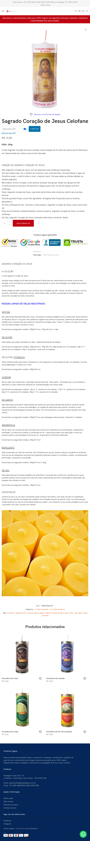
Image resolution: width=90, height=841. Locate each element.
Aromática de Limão (10, 731)
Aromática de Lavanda (55, 678)
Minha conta (8, 798)
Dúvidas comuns (10, 808)
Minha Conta (45, 5)
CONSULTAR (34, 129)
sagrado (42, 613)
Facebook (7, 820)
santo (66, 613)
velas (71, 613)
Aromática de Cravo (10, 678)
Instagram (7, 824)
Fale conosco (8, 801)
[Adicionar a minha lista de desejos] (38, 223)
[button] (83, 834)
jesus (36, 613)
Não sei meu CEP (8, 133)
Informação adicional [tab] (51, 255)
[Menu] (3, 11)
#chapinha (11, 613)
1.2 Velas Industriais (41, 609)
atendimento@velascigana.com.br (22, 783)
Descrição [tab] (37, 255)
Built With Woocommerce (27, 828)
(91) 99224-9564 (71, 2)
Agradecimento (21, 613)
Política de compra (11, 804)
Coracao (30, 613)
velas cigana (78, 613)
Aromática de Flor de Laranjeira (59, 731)
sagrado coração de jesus (54, 613)
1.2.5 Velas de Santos (57, 609)
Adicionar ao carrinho (23, 224)
